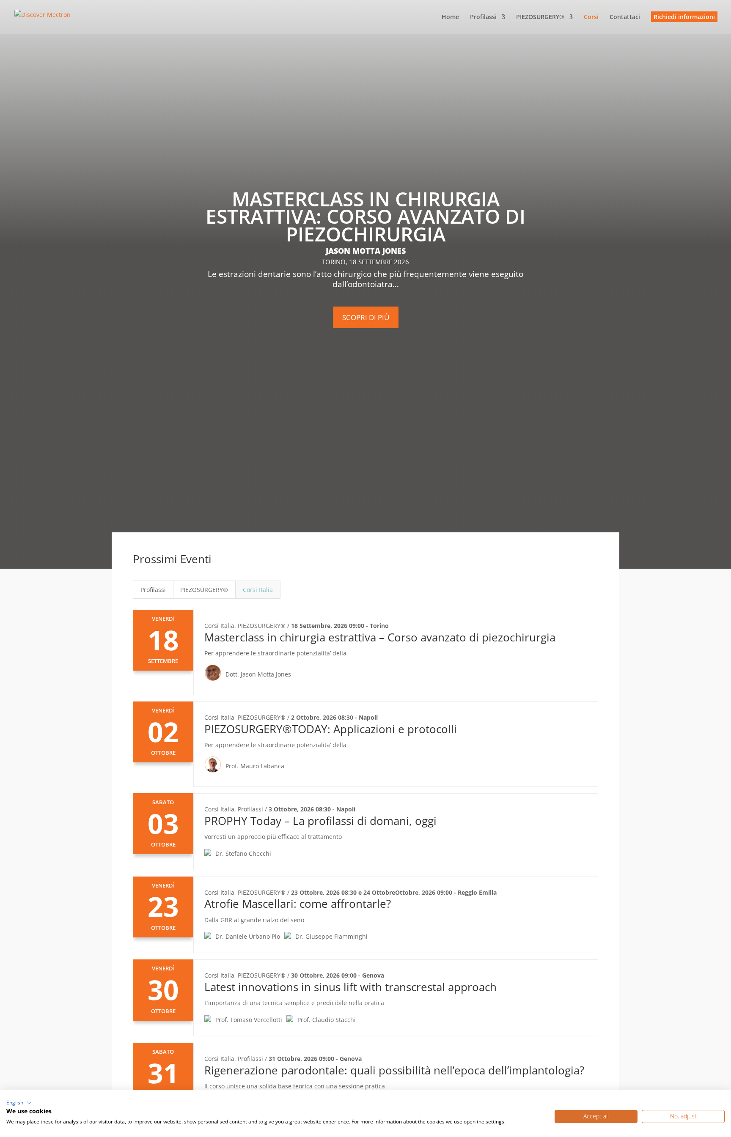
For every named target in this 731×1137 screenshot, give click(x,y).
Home (450, 17)
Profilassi (483, 17)
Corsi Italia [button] (258, 590)
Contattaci (625, 17)
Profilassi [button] (153, 590)
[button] (19, 1102)
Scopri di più (365, 317)
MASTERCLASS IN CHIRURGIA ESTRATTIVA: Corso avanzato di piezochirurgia (365, 216)
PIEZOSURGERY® (540, 17)
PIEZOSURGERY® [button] (204, 590)
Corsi (591, 17)
